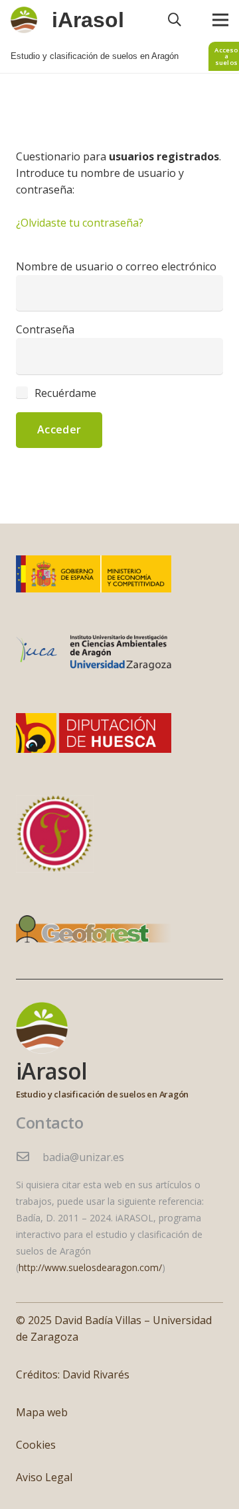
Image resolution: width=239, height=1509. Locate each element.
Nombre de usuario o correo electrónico (116, 266)
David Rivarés (95, 1374)
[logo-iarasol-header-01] (24, 20)
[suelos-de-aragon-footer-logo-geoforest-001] (93, 932)
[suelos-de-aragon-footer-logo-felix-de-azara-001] (55, 834)
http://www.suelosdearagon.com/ (90, 1267)
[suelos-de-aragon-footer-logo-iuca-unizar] (93, 653)
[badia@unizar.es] (29, 1157)
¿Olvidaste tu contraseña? (79, 222)
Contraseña (45, 329)
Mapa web (42, 1412)
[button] (174, 20)
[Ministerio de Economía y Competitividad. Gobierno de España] (93, 573)
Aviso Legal (44, 1477)
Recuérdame (64, 393)
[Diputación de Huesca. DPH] (93, 733)
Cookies (36, 1444)
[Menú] (220, 19)
